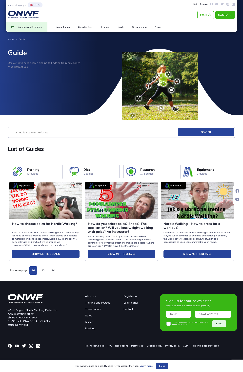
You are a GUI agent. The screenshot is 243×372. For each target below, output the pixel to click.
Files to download (94, 345)
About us (90, 296)
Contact (203, 4)
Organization (139, 26)
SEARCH (206, 132)
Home (11, 39)
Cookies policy (154, 345)
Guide (121, 26)
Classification (85, 26)
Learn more (146, 365)
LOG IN (203, 15)
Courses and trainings (30, 26)
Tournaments (93, 309)
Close (162, 366)
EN (36, 5)
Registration (130, 296)
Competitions (63, 26)
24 (53, 270)
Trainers (105, 26)
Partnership (137, 345)
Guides (89, 322)
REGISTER (223, 15)
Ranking (90, 328)
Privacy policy (172, 345)
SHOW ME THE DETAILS (46, 253)
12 (43, 270)
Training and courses (97, 302)
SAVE (219, 323)
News (158, 26)
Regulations (121, 345)
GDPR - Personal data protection (201, 345)
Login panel (130, 302)
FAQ (195, 4)
